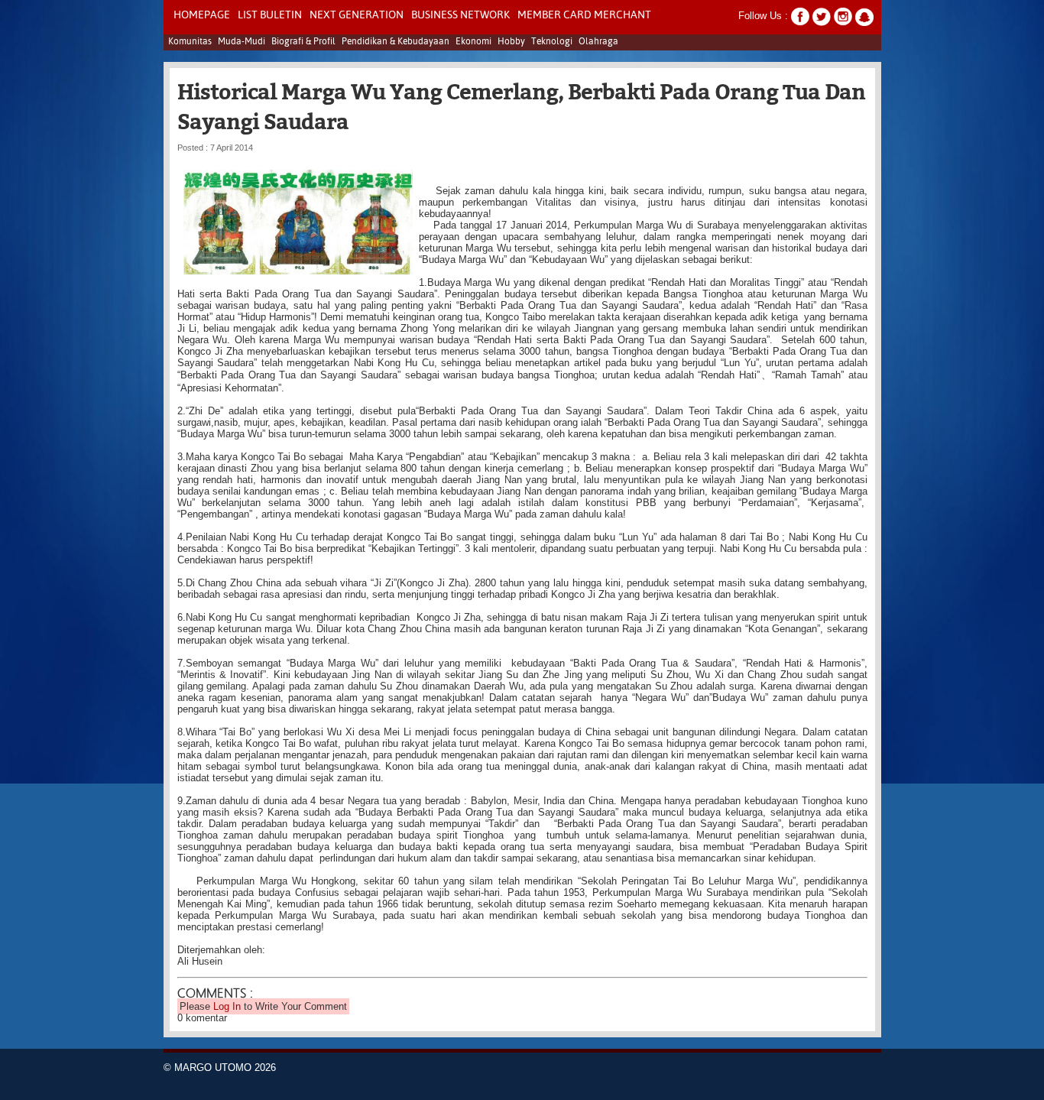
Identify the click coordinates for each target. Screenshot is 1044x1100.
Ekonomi (473, 42)
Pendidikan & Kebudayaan (395, 42)
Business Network (460, 15)
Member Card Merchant (584, 15)
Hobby (511, 42)
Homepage (201, 15)
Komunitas (190, 42)
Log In (227, 1006)
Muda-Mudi (241, 42)
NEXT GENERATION (357, 15)
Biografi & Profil (303, 42)
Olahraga (598, 42)
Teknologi (551, 42)
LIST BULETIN (270, 15)
